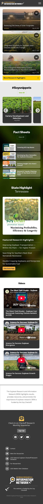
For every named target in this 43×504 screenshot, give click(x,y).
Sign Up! (21, 431)
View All (21, 93)
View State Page (9, 268)
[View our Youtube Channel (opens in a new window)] (27, 437)
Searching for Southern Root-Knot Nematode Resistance (17, 254)
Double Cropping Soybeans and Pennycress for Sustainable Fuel (21, 262)
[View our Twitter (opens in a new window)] (21, 437)
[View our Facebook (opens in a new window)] (15, 437)
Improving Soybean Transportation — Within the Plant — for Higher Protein (19, 246)
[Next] (38, 110)
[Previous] (6, 110)
